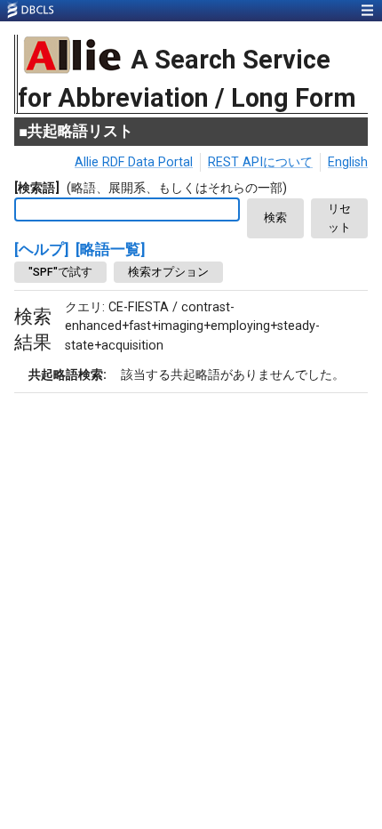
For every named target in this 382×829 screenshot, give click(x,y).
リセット (339, 218)
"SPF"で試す (60, 271)
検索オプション (168, 271)
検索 (275, 217)
